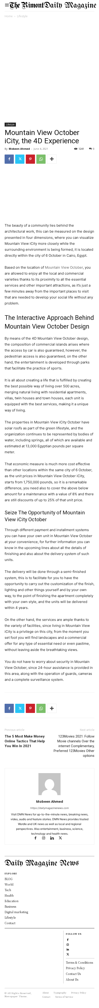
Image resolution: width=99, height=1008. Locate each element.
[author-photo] (49, 795)
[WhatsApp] (41, 159)
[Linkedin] (54, 838)
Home (9, 16)
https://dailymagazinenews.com (49, 808)
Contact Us (73, 974)
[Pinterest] (30, 159)
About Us (72, 979)
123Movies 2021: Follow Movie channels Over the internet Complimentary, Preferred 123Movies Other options (74, 746)
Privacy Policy (75, 968)
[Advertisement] (49, 71)
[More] (52, 159)
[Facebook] (9, 159)
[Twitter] (19, 159)
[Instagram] (46, 838)
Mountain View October (64, 267)
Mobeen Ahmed (19, 148)
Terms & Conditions (79, 962)
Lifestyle (22, 16)
